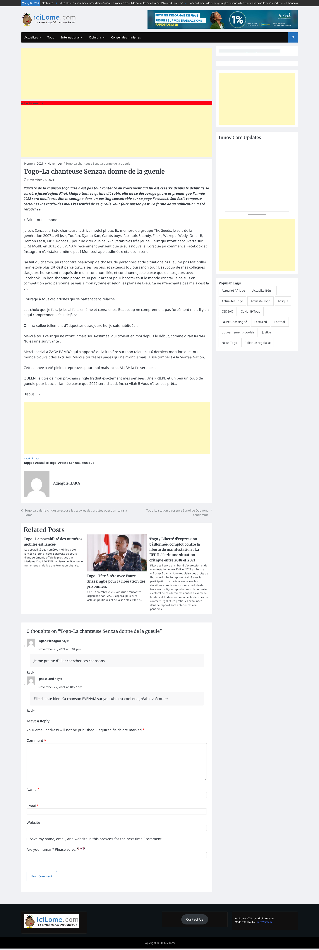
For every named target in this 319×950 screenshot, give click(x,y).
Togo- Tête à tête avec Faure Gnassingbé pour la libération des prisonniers (116, 581)
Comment (36, 740)
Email (33, 806)
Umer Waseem (263, 922)
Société (28, 458)
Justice (266, 332)
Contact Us (194, 919)
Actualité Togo (45, 463)
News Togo (229, 343)
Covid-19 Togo (250, 311)
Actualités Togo (232, 301)
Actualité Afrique (233, 290)
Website (33, 822)
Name (33, 789)
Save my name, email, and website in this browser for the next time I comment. (96, 838)
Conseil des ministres (126, 37)
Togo (50, 37)
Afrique (283, 301)
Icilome (171, 943)
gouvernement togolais (238, 332)
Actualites (31, 37)
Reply (31, 672)
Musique (87, 463)
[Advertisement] (116, 73)
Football (280, 322)
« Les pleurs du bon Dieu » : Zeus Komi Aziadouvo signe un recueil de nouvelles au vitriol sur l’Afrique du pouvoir (108, 3)
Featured (260, 322)
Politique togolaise (258, 343)
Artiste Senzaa (69, 463)
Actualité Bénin (262, 290)
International (70, 37)
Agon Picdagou (50, 641)
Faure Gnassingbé (234, 322)
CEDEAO (227, 311)
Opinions (95, 37)
